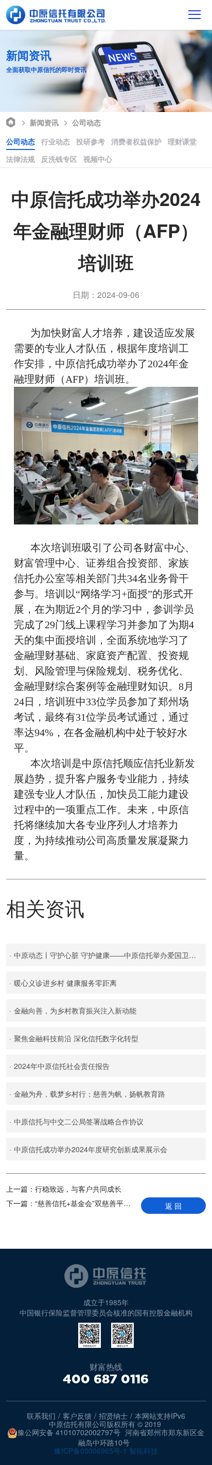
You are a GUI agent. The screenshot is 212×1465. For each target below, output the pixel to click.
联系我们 (41, 1416)
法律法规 (20, 159)
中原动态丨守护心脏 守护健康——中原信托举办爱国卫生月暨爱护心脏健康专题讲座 (107, 955)
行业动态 (55, 141)
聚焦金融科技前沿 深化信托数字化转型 (73, 1038)
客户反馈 (77, 1416)
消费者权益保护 (136, 141)
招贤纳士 (113, 1416)
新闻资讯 (44, 122)
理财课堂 (182, 141)
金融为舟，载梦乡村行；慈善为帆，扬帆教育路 (87, 1093)
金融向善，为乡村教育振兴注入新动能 (72, 1010)
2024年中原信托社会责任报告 (59, 1066)
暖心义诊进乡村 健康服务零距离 (63, 983)
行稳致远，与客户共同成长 (63, 1189)
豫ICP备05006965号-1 (90, 1451)
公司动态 (86, 122)
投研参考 (90, 141)
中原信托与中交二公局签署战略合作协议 (76, 1121)
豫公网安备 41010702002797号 (68, 1432)
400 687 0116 (106, 1379)
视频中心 (97, 159)
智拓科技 (143, 1451)
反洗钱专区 (59, 159)
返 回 (173, 1205)
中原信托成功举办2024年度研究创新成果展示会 (88, 1149)
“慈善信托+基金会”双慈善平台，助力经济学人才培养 (69, 1203)
